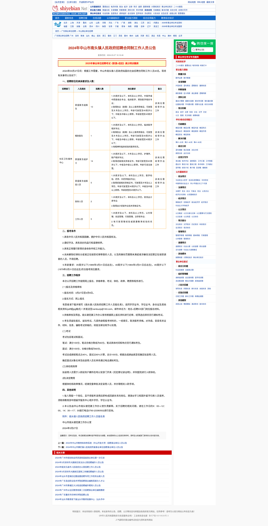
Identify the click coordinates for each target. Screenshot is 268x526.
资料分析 (131, 10)
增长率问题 (199, 101)
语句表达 (187, 85)
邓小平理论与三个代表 (198, 183)
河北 (110, 22)
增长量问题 (208, 101)
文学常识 (187, 224)
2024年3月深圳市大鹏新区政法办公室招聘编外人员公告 (79, 462)
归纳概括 (157, 10)
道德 (140, 6)
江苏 (142, 22)
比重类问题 (180, 104)
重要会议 (106, 6)
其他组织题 (199, 281)
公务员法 (205, 191)
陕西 (104, 26)
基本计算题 (180, 101)
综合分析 (173, 10)
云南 (85, 26)
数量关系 (106, 10)
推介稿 (192, 167)
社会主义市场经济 (182, 205)
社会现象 (106, 13)
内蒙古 (156, 22)
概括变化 (179, 134)
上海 (72, 22)
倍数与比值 (199, 104)
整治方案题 (189, 281)
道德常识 (179, 246)
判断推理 (122, 10)
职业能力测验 (95, 10)
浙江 (149, 22)
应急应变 (164, 13)
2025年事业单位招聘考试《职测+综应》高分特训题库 (112, 63)
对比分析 (195, 150)
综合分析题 (208, 104)
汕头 (88, 35)
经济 (126, 6)
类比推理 (195, 93)
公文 (177, 115)
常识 (135, 6)
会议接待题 (189, 277)
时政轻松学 (181, 61)
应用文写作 (182, 10)
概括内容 (195, 128)
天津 (78, 22)
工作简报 (209, 161)
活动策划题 (180, 281)
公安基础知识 (192, 194)
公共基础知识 (95, 6)
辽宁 (149, 26)
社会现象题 (180, 270)
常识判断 (139, 10)
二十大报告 (178, 6)
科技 (191, 112)
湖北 (136, 22)
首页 (57, 17)
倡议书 (178, 164)
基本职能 (196, 235)
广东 (117, 22)
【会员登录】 (59, 2)
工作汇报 (201, 161)
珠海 (82, 35)
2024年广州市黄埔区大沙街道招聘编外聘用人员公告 (78, 485)
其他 (209, 288)
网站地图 (192, 2)
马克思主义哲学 (181, 180)
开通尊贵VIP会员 (86, 2)
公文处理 (179, 216)
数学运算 (179, 78)
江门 (115, 35)
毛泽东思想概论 (194, 180)
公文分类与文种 (189, 213)
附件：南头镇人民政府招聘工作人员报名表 (83, 416)
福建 (65, 26)
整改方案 (193, 164)
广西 (123, 22)
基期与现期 (189, 101)
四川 (97, 26)
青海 (123, 26)
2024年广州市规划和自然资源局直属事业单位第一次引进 (80, 457)
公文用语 (187, 216)
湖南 (129, 22)
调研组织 (122, 13)
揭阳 (175, 35)
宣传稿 (178, 167)
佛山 (93, 35)
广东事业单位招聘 (68, 31)
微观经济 (179, 202)
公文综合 (195, 216)
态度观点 (114, 13)
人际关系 (156, 13)
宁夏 (117, 26)
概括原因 (195, 131)
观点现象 (187, 150)
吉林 (142, 26)
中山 (164, 35)
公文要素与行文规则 (204, 213)
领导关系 (179, 288)
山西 (97, 22)
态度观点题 (189, 270)
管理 (182, 115)
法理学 (178, 191)
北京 (65, 22)
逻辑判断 (202, 93)
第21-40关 (188, 142)
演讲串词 (195, 304)
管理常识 (187, 238)
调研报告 (193, 161)
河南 (104, 22)
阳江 (147, 35)
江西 (72, 26)
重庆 (85, 22)
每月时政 (114, 6)
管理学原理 (180, 235)
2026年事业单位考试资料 (172, 22)
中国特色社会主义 (182, 183)
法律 (130, 6)
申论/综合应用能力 (184, 119)
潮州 (169, 35)
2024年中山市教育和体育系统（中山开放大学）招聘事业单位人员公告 (96, 442)
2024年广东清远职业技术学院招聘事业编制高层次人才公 (80, 480)
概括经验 (187, 131)
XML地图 (201, 2)
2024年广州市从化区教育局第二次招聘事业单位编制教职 (80, 490)
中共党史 (205, 180)
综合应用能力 (149, 17)
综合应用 (148, 10)
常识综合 (187, 227)
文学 (200, 112)
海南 (129, 26)
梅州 (131, 35)
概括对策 (187, 128)
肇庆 (109, 35)
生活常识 (179, 227)
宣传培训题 (199, 277)
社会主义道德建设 (190, 249)
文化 (195, 112)
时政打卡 (203, 65)
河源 (142, 35)
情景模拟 (181, 13)
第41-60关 (198, 142)
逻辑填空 (195, 85)
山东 (91, 22)
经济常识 (204, 202)
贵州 (91, 26)
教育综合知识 (167, 17)
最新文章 (210, 2)
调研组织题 (180, 277)
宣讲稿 (198, 167)
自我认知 (173, 13)
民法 (188, 191)
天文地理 (188, 115)
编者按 (204, 167)
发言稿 (178, 161)
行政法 (193, 191)
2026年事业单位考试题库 (172, 26)
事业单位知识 (166, 6)
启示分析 (187, 153)
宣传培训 (139, 13)
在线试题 (97, 17)
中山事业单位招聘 (85, 31)
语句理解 (179, 150)
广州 (71, 35)
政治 (121, 6)
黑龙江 (156, 26)
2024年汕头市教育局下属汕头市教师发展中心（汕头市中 (80, 499)
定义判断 (187, 93)
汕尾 (137, 35)
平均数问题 (189, 104)
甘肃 (110, 26)
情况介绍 (185, 164)
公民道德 (195, 246)
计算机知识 (155, 6)
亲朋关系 (202, 288)
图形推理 (179, 93)
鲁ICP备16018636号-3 (159, 515)
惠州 (126, 35)
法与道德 (179, 249)
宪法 (183, 191)
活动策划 (148, 13)
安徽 (78, 26)
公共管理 (179, 238)
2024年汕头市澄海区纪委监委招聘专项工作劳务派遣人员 (80, 476)
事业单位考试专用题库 (188, 56)
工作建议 (209, 164)
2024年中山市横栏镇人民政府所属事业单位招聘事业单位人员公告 (94, 447)
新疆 (136, 26)
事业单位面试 (95, 13)
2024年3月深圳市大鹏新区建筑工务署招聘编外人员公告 (79, 471)
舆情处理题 (199, 296)
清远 (153, 35)
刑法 (199, 191)
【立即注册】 (72, 2)
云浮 (180, 35)
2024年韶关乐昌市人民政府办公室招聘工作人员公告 (78, 466)
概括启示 (179, 131)
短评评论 (185, 161)
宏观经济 (187, 202)
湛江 (104, 35)
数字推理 (187, 78)
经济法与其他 (181, 194)
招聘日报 (83, 17)
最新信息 (69, 17)
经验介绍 (185, 167)
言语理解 (114, 10)
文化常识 (179, 224)
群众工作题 (189, 296)
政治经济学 (196, 202)
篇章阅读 (202, 85)
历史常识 (195, 224)
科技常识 (202, 224)
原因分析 (179, 153)
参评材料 (201, 164)
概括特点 (202, 128)
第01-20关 (179, 142)
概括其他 (187, 134)
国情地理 (146, 6)
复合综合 (202, 304)
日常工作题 (180, 296)
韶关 (98, 35)
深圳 (77, 35)
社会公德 (187, 246)
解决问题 (165, 10)
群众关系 (195, 288)
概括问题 (179, 128)
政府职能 (188, 235)
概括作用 (202, 131)
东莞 (158, 35)
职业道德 (202, 246)
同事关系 (187, 288)
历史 (205, 112)
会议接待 (131, 13)
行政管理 (204, 235)
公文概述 (179, 213)
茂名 (120, 35)
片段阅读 (179, 85)
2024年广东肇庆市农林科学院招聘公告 (72, 494)
